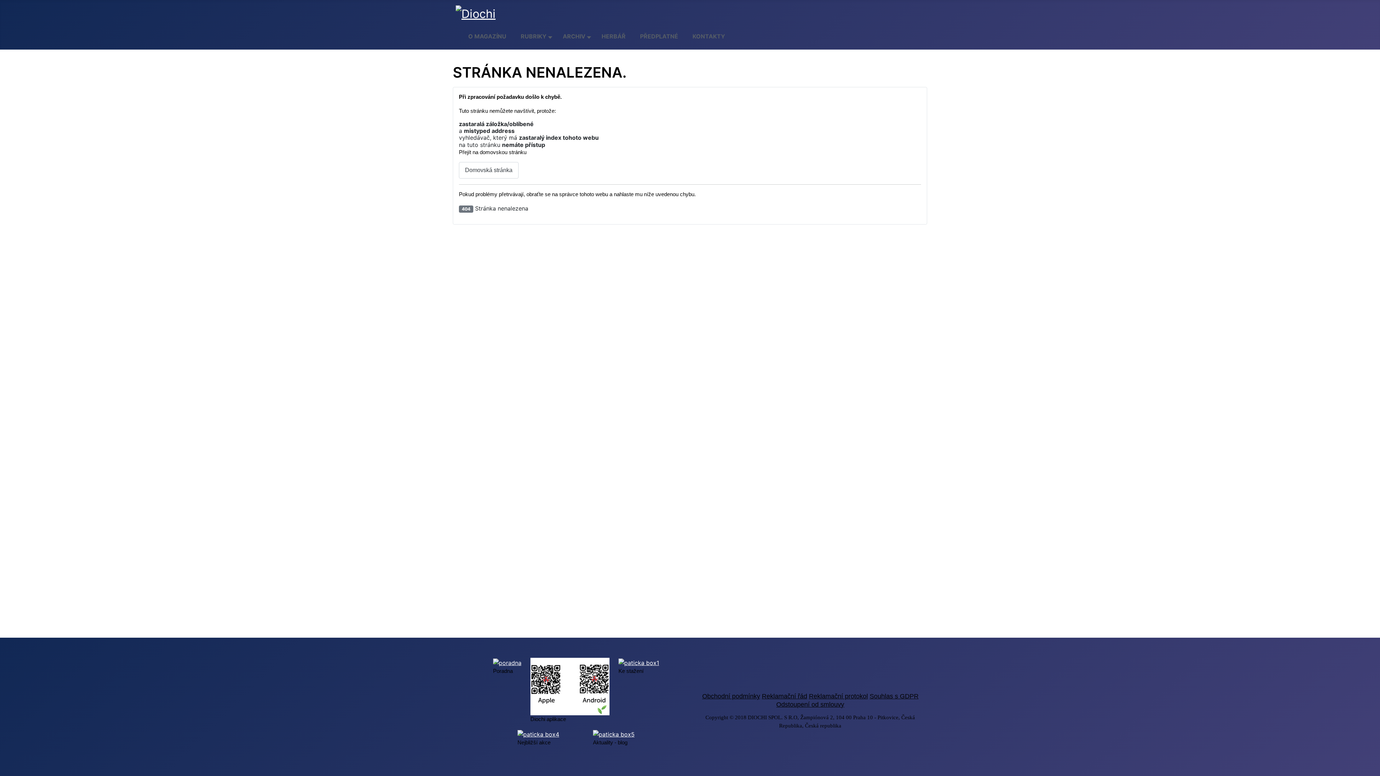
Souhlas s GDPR (894, 696)
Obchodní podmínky (731, 696)
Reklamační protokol (838, 696)
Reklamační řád (784, 696)
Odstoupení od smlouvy (810, 704)
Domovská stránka (488, 170)
